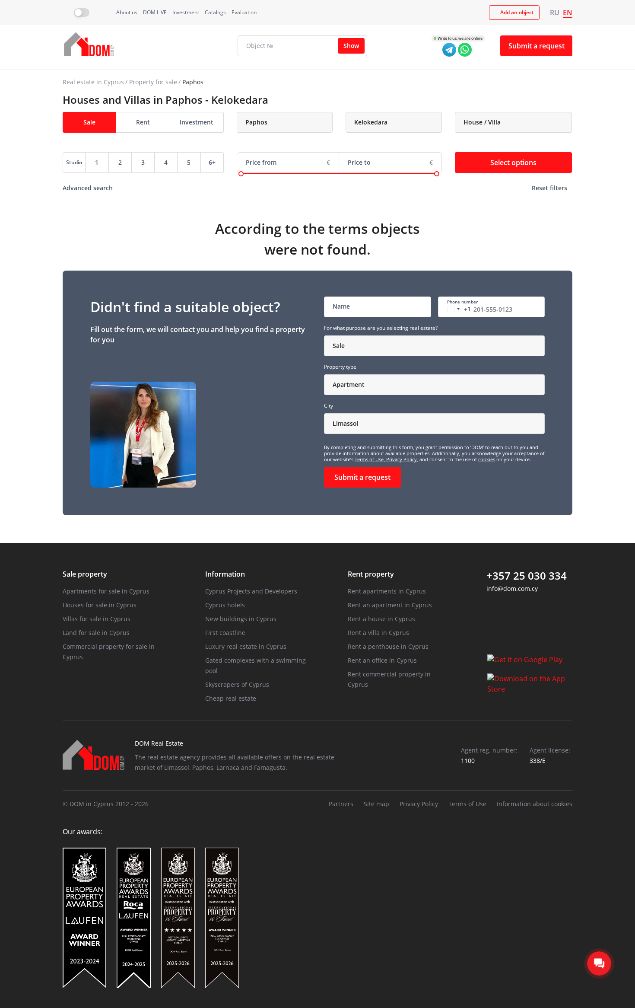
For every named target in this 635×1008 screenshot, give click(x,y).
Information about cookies (534, 804)
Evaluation (244, 12)
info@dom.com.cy (512, 588)
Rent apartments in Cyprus (387, 591)
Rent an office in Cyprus (382, 660)
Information (225, 574)
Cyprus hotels (225, 605)
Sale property (85, 574)
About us (126, 12)
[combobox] (285, 122)
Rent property (371, 574)
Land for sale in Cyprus (96, 632)
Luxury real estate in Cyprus (245, 646)
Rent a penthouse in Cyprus (388, 646)
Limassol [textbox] (346, 423)
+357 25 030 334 (526, 576)
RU (554, 12)
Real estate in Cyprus (93, 82)
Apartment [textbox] (349, 384)
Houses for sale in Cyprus (100, 605)
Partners (341, 804)
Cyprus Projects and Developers (251, 591)
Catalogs (215, 12)
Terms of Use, (370, 459)
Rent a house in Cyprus (381, 619)
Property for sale (153, 82)
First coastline (225, 632)
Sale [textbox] (339, 345)
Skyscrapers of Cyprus (237, 684)
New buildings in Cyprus (240, 619)
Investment (185, 12)
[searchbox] (290, 122)
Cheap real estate (230, 698)
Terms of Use (467, 804)
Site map (376, 804)
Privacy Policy (401, 459)
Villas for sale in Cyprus (96, 619)
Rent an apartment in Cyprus (390, 605)
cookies (486, 459)
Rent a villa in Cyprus (378, 632)
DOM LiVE (155, 12)
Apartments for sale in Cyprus (106, 591)
